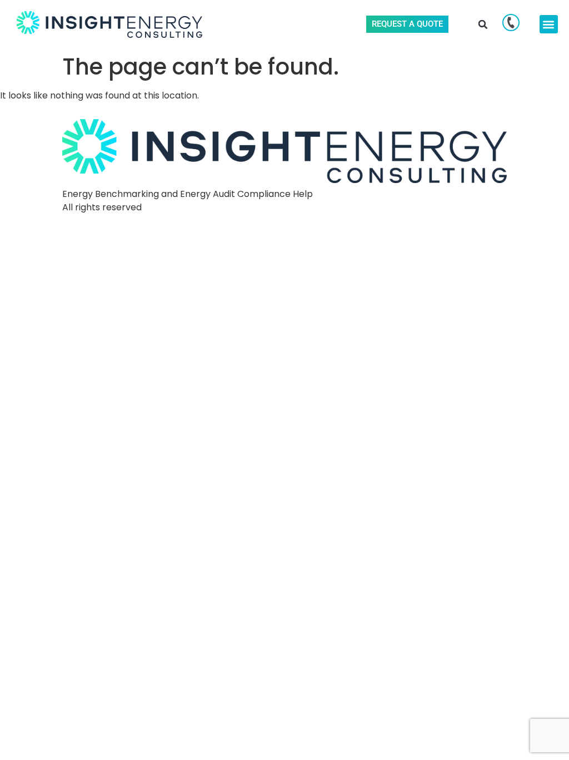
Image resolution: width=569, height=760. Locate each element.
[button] (483, 24)
